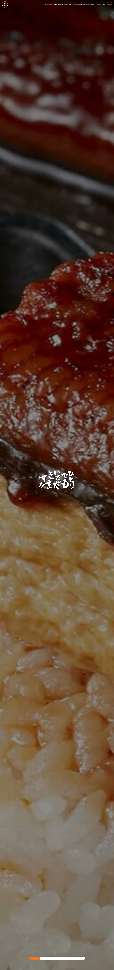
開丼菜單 (71, 4)
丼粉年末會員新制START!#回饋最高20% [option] (53, 958)
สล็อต (46, 4)
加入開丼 (104, 4)
